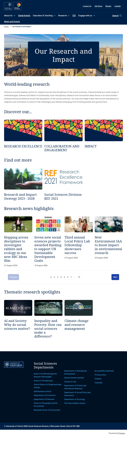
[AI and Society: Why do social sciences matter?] (18, 319)
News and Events (12, 21)
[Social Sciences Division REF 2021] (63, 184)
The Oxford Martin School (74, 403)
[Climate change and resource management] (79, 319)
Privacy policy (100, 375)
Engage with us (85, 15)
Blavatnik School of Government (47, 410)
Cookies (98, 379)
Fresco (122, 433)
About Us (8, 15)
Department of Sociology (74, 399)
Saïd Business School (42, 391)
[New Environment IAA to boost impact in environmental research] (109, 241)
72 (79, 277)
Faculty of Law (70, 382)
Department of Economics (45, 395)
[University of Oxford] (8, 6)
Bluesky (108, 6)
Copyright (98, 382)
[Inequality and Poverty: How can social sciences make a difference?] (48, 319)
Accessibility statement (104, 371)
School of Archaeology (43, 381)
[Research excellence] (23, 136)
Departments (24, 15)
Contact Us (87, 6)
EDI (74, 15)
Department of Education (44, 399)
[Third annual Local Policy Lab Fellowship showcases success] (79, 241)
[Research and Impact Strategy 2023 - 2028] (23, 184)
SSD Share (98, 6)
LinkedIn (117, 6)
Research (62, 15)
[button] (117, 16)
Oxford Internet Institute (74, 378)
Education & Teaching (43, 15)
